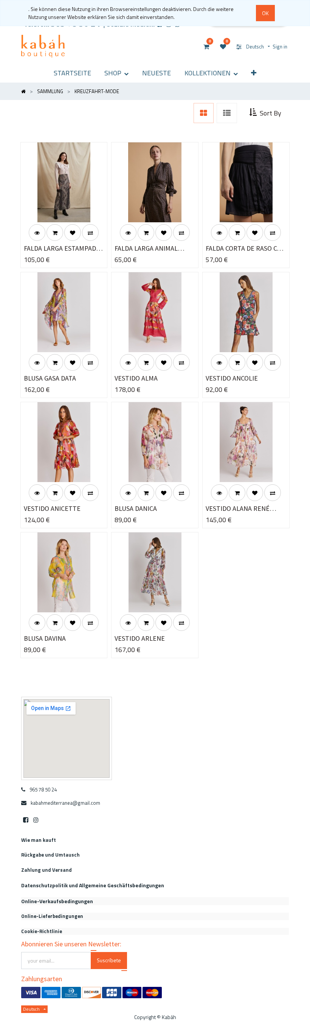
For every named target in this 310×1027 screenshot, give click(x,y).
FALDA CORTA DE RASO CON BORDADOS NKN (246, 248)
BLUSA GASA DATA (50, 378)
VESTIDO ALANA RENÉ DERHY (238, 509)
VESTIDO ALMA (136, 378)
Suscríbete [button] (109, 960)
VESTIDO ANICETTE (52, 508)
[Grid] (204, 113)
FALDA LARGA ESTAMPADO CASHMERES (62, 248)
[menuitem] (72, 73)
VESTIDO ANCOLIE (232, 378)
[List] (227, 113)
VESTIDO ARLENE (140, 638)
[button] (253, 73)
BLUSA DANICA (136, 508)
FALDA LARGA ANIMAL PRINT (146, 248)
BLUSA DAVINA (45, 638)
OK (265, 13)
